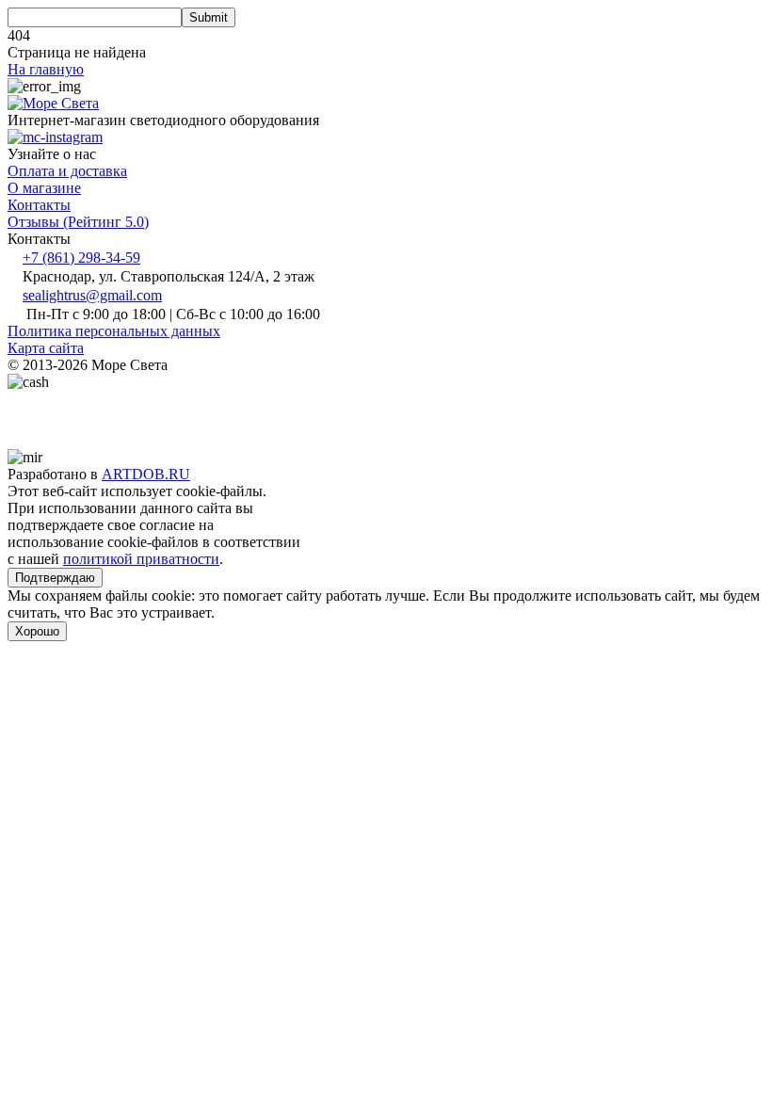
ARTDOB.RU (146, 474)
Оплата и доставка (67, 171)
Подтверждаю (55, 578)
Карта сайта (46, 348)
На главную (46, 69)
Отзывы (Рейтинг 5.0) (78, 222)
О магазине (44, 188)
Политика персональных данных (114, 331)
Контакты (39, 205)
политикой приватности (141, 559)
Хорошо (37, 631)
